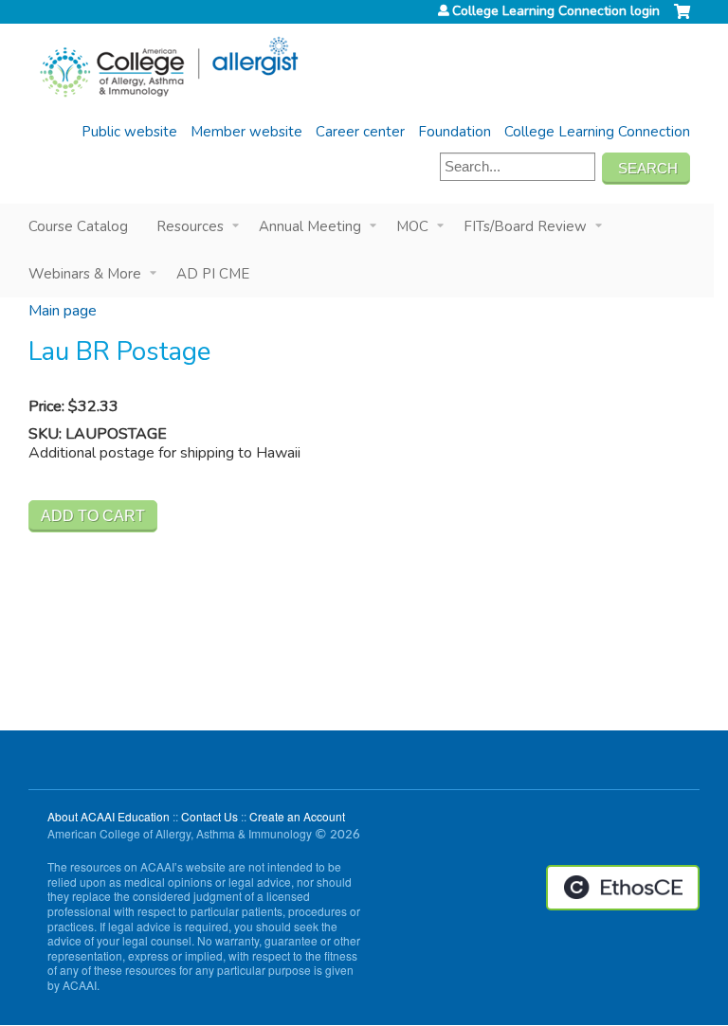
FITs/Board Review (525, 226)
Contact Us (209, 816)
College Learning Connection (597, 131)
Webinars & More (84, 273)
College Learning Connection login (556, 11)
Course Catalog (78, 226)
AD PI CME (212, 273)
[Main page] (168, 67)
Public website (129, 131)
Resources (190, 226)
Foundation (454, 131)
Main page (62, 310)
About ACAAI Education (108, 816)
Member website (246, 131)
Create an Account (297, 816)
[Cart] (682, 19)
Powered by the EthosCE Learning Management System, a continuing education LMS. (623, 887)
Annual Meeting (310, 226)
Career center (360, 131)
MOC (412, 226)
